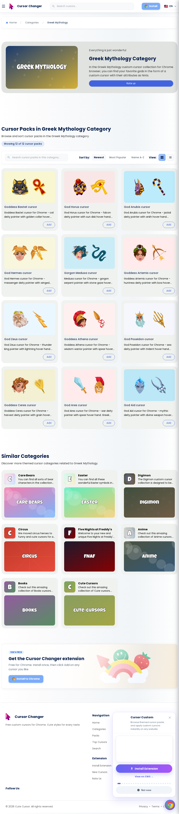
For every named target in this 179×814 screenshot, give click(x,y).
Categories (99, 729)
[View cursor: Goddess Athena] (89, 331)
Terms (155, 806)
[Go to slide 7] (133, 783)
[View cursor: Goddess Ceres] (29, 397)
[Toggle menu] (3, 6)
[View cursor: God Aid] (149, 397)
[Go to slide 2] (121, 783)
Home (96, 722)
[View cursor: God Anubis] (149, 199)
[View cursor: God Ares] (89, 397)
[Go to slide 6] (131, 783)
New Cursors (99, 772)
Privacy (143, 806)
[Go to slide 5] (129, 783)
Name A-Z (137, 157)
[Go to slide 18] (158, 783)
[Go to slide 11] (142, 783)
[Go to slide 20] (163, 783)
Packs (95, 735)
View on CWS (143, 776)
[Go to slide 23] (170, 783)
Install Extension (102, 765)
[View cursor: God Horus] (89, 199)
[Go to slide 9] (138, 783)
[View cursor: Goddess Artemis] (149, 265)
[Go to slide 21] (165, 783)
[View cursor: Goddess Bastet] (29, 199)
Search (96, 748)
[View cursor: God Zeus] (29, 331)
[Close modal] (129, 384)
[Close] (170, 717)
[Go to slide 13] (147, 783)
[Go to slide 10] (140, 783)
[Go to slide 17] (156, 783)
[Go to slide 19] (161, 783)
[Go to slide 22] (167, 783)
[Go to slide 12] (145, 783)
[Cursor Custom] (144, 749)
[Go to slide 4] (126, 783)
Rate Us (96, 778)
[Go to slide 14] (149, 783)
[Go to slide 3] (124, 783)
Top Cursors (99, 742)
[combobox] (92, 6)
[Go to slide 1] (118, 783)
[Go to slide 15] (151, 783)
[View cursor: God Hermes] (29, 265)
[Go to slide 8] (136, 783)
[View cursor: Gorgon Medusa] (89, 265)
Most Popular (117, 157)
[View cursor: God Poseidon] (149, 331)
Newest (99, 157)
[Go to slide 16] (154, 783)
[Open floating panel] (170, 805)
